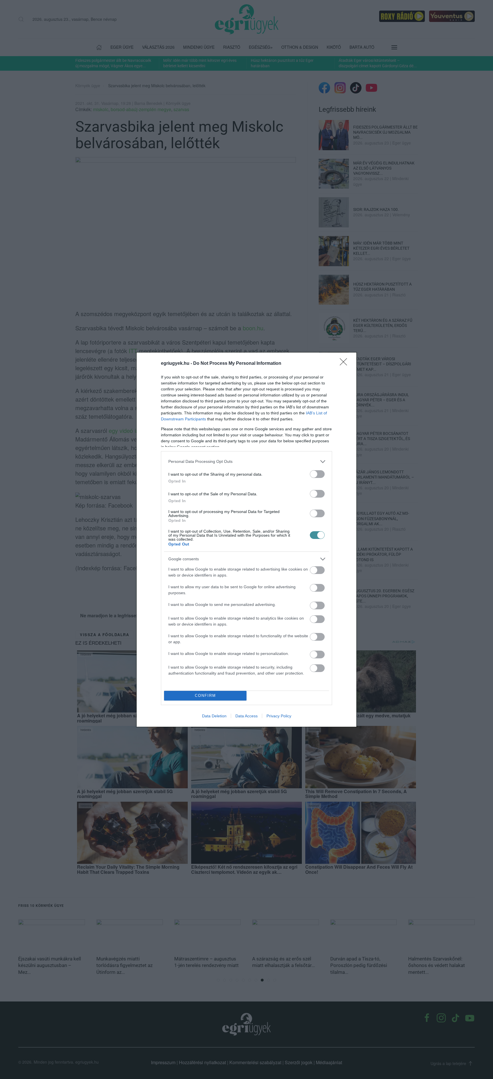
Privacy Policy (278, 716)
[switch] (317, 474)
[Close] (345, 363)
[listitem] (246, 462)
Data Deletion (214, 716)
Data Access (246, 716)
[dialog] (246, 540)
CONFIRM (205, 695)
